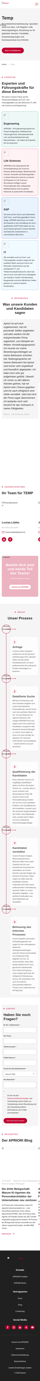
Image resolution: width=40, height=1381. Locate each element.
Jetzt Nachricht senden (15, 1121)
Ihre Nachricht (9, 1079)
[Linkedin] (4, 539)
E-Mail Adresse (10, 1058)
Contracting (20, 1311)
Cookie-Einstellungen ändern (20, 1368)
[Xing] (10, 539)
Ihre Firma (7, 1036)
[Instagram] (14, 1327)
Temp (20, 1305)
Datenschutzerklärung (20, 1355)
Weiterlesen (6, 1234)
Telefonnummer (10, 1047)
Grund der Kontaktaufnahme (15, 1068)
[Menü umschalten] (37, 4)
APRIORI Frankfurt (20, 1277)
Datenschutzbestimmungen (18, 1098)
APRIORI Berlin (20, 1283)
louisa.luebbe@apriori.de (15, 532)
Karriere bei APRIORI (20, 587)
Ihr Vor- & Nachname (12, 1025)
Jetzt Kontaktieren (13, 50)
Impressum (20, 1348)
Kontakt (36, 10)
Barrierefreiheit (20, 1361)
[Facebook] (7, 1327)
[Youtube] (32, 1327)
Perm (20, 1298)
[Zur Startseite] (10, 4)
